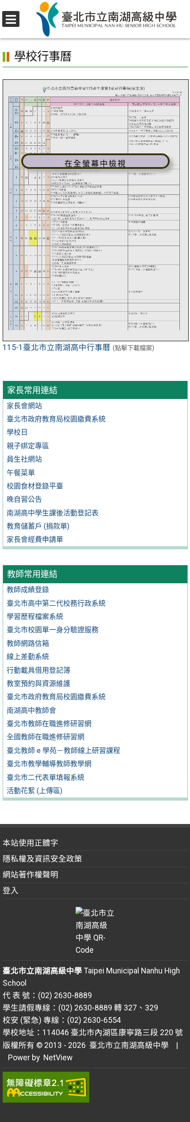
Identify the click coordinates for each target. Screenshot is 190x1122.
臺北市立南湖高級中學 (127, 1045)
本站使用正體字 (30, 843)
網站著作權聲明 (30, 874)
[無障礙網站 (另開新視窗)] (95, 1087)
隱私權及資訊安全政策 (42, 858)
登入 (11, 890)
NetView (57, 1057)
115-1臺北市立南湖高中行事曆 (56, 347)
